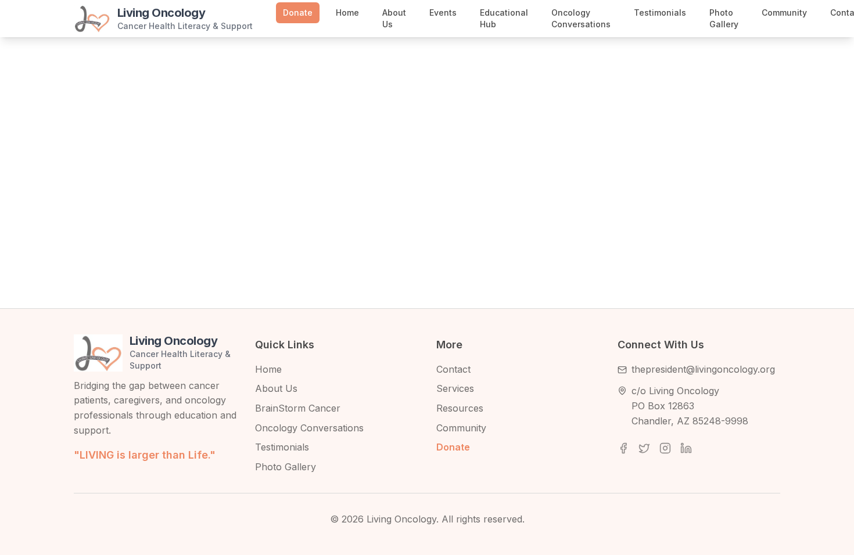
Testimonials (660, 12)
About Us (394, 18)
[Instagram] (665, 448)
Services (455, 388)
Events (443, 12)
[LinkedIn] (686, 448)
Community (784, 12)
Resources (459, 408)
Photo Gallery (723, 18)
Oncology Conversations (581, 18)
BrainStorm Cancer (297, 408)
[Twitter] (644, 448)
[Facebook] (623, 448)
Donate (298, 12)
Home (347, 12)
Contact (453, 369)
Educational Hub (504, 18)
